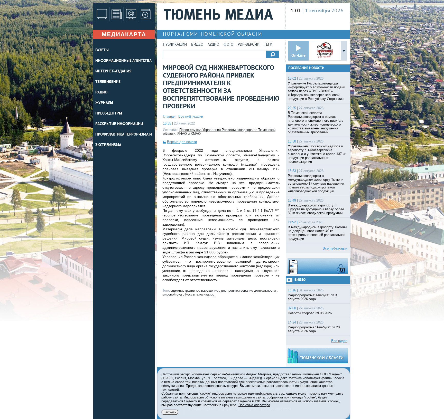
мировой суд (172, 294)
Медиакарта (124, 34)
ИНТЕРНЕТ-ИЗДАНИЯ (113, 71)
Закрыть (169, 412)
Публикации (175, 44)
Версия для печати (182, 142)
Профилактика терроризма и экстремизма (123, 140)
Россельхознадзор (199, 294)
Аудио (213, 44)
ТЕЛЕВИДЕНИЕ (108, 82)
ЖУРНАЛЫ (104, 103)
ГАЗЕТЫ (101, 50)
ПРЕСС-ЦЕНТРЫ (108, 113)
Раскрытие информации (119, 124)
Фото (228, 44)
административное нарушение (195, 290)
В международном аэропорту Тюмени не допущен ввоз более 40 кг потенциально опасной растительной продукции (317, 233)
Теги (268, 44)
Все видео (339, 341)
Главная (169, 116)
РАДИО (101, 92)
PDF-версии (249, 44)
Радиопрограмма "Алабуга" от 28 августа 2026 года (314, 329)
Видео (197, 44)
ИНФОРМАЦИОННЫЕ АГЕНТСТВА (123, 61)
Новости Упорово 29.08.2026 (310, 313)
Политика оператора (254, 405)
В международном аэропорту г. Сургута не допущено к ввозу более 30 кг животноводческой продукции (316, 209)
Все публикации (190, 116)
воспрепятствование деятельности (249, 290)
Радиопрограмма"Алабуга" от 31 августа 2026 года (313, 297)
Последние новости (306, 68)
